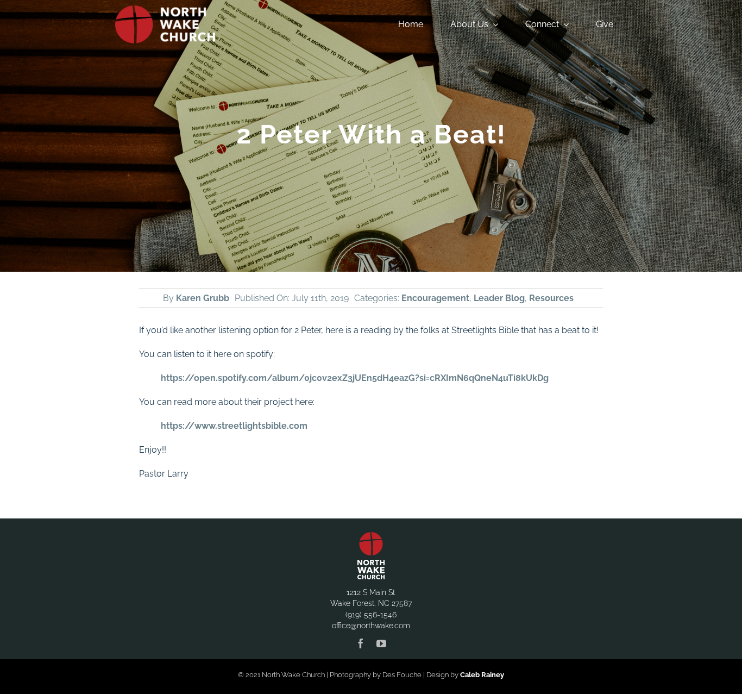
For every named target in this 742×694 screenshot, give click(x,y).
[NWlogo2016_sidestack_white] (165, 9)
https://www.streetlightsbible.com (234, 426)
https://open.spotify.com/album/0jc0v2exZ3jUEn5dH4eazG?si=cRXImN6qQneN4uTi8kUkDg (355, 378)
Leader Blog (499, 298)
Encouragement (435, 298)
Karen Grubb (202, 298)
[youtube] (381, 643)
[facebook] (361, 643)
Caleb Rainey (482, 675)
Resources (551, 298)
